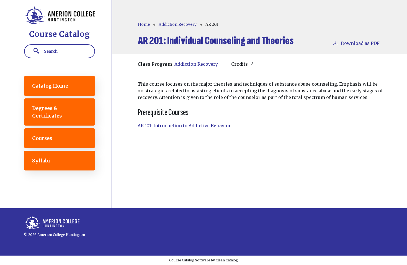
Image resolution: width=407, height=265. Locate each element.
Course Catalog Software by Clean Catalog (203, 260)
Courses (42, 138)
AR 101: (184, 125)
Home (144, 24)
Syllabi (41, 161)
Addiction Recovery (178, 24)
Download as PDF (360, 43)
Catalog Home (50, 86)
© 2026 (30, 235)
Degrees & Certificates (47, 112)
